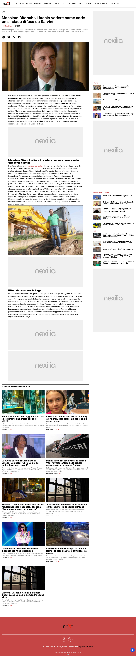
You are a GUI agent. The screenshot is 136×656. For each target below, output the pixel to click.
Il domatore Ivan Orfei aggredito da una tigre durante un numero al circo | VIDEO (23, 418)
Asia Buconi (6, 429)
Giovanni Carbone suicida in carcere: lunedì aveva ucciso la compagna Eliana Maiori (23, 595)
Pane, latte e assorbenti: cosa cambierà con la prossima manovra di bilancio (118, 196)
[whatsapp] (14, 38)
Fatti (81, 4)
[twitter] (9, 38)
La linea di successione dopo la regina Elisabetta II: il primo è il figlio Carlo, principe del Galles (117, 256)
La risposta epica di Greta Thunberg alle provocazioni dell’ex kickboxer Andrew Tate (118, 108)
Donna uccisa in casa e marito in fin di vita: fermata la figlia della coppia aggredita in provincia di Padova (66, 463)
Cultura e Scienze (51, 4)
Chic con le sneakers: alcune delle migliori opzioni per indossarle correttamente (116, 87)
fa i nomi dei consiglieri (34, 166)
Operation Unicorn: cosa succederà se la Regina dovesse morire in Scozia (118, 262)
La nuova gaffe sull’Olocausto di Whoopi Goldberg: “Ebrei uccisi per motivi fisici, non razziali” (21, 463)
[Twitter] (69, 638)
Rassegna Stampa (107, 4)
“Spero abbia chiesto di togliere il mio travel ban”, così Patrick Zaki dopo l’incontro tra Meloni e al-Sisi (117, 210)
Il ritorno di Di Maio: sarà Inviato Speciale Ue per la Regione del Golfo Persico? (118, 202)
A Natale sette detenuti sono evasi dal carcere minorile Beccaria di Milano (66, 506)
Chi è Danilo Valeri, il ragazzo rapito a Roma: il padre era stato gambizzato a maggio (66, 551)
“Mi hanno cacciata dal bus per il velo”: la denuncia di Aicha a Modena (118, 224)
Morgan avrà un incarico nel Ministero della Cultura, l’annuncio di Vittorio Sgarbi (117, 217)
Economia (38, 4)
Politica (29, 4)
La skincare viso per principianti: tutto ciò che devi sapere (118, 94)
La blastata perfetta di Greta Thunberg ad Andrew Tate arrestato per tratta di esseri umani (66, 418)
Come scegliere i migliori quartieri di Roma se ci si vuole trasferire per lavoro (118, 248)
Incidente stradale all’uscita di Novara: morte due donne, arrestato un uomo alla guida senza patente (118, 235)
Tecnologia (66, 4)
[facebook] (4, 38)
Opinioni (88, 4)
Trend (96, 4)
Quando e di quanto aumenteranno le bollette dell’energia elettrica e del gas (117, 242)
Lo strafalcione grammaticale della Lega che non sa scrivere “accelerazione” (118, 114)
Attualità (20, 4)
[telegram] (19, 38)
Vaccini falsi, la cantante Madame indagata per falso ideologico (20, 550)
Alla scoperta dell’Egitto (112, 100)
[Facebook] (63, 638)
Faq (118, 4)
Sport (74, 4)
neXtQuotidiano (7, 26)
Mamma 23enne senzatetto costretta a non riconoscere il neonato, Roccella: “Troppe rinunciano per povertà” (23, 507)
